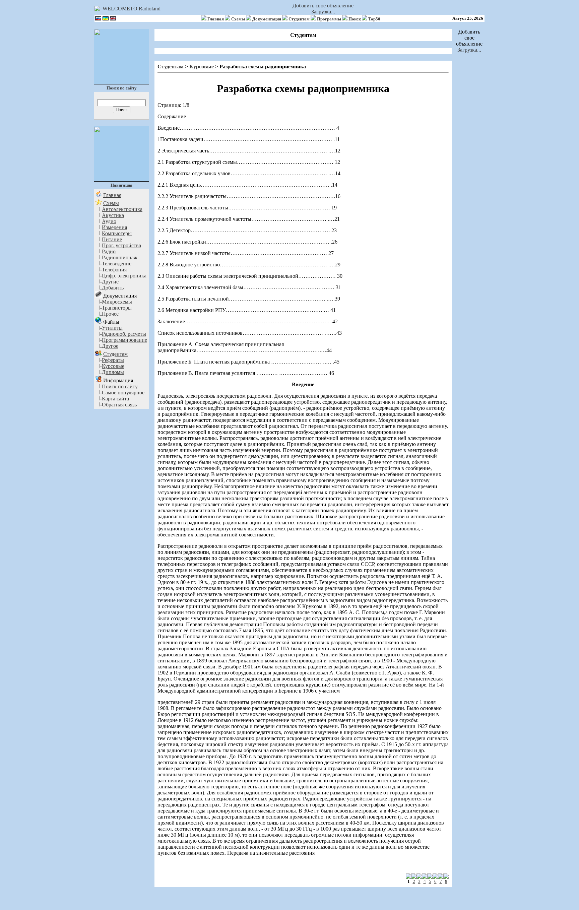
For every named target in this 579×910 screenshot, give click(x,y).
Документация (266, 18)
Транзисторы (117, 308)
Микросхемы (117, 302)
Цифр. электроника (124, 275)
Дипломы (113, 372)
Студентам (299, 18)
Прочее (110, 314)
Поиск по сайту (120, 386)
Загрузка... (323, 11)
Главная (215, 18)
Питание (112, 239)
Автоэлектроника (122, 209)
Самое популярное (123, 392)
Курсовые (113, 366)
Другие (110, 281)
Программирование (124, 340)
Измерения (114, 227)
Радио (109, 251)
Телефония (114, 269)
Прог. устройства (121, 245)
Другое (110, 346)
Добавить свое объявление (323, 5)
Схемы (238, 18)
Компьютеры (117, 233)
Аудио (109, 221)
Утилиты (112, 328)
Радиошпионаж (119, 257)
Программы (329, 18)
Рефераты (113, 360)
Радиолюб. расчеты (124, 334)
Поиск (354, 18)
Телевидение (116, 263)
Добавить (113, 287)
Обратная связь (119, 404)
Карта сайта (115, 398)
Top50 (374, 18)
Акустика (113, 215)
